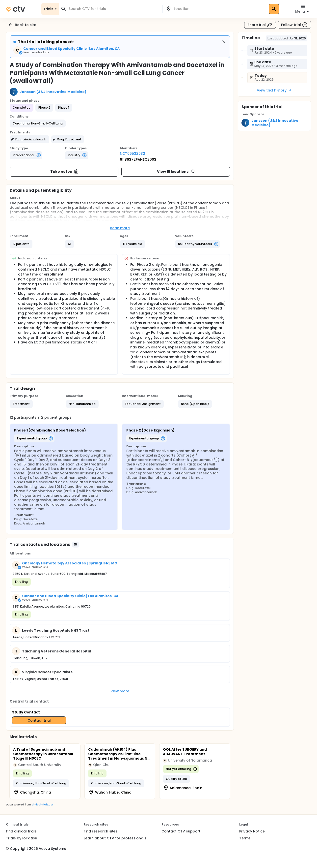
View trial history (272, 90)
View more (120, 691)
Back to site (25, 24)
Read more (120, 228)
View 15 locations (173, 171)
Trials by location (21, 838)
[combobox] (114, 8)
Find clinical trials (21, 831)
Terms (245, 838)
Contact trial (39, 720)
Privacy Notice (252, 831)
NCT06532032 (132, 153)
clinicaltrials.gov (42, 804)
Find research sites (100, 831)
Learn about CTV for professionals (115, 838)
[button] (38, 123)
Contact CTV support (180, 831)
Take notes (61, 171)
